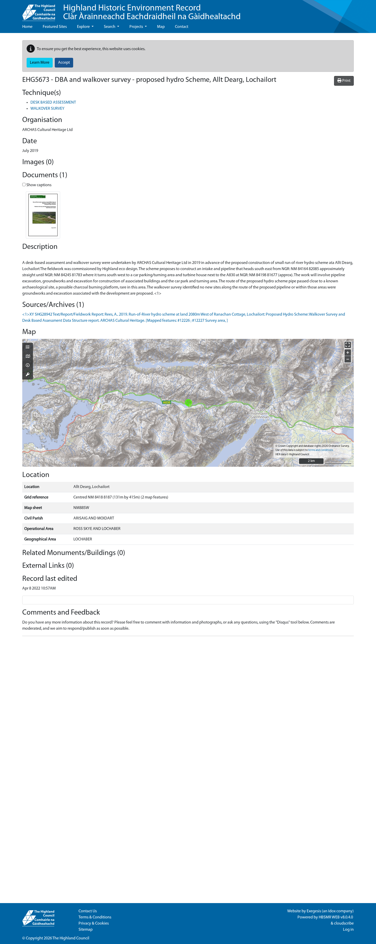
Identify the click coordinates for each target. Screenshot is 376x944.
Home (27, 27)
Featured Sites (55, 27)
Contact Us (88, 911)
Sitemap (86, 930)
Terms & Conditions (95, 917)
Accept (64, 63)
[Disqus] (188, 704)
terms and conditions (320, 450)
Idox (332, 911)
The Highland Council (70, 938)
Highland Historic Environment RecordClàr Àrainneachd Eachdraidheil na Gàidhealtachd (152, 12)
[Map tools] (28, 375)
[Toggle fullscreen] (348, 345)
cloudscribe (344, 923)
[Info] (28, 365)
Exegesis (314, 911)
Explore (84, 27)
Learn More (39, 63)
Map (161, 27)
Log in (348, 930)
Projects (136, 27)
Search (110, 27)
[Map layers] (28, 347)
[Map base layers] (28, 356)
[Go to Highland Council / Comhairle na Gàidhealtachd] (38, 10)
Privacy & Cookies (94, 923)
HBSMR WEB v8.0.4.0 (336, 917)
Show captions (38, 185)
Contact (181, 27)
